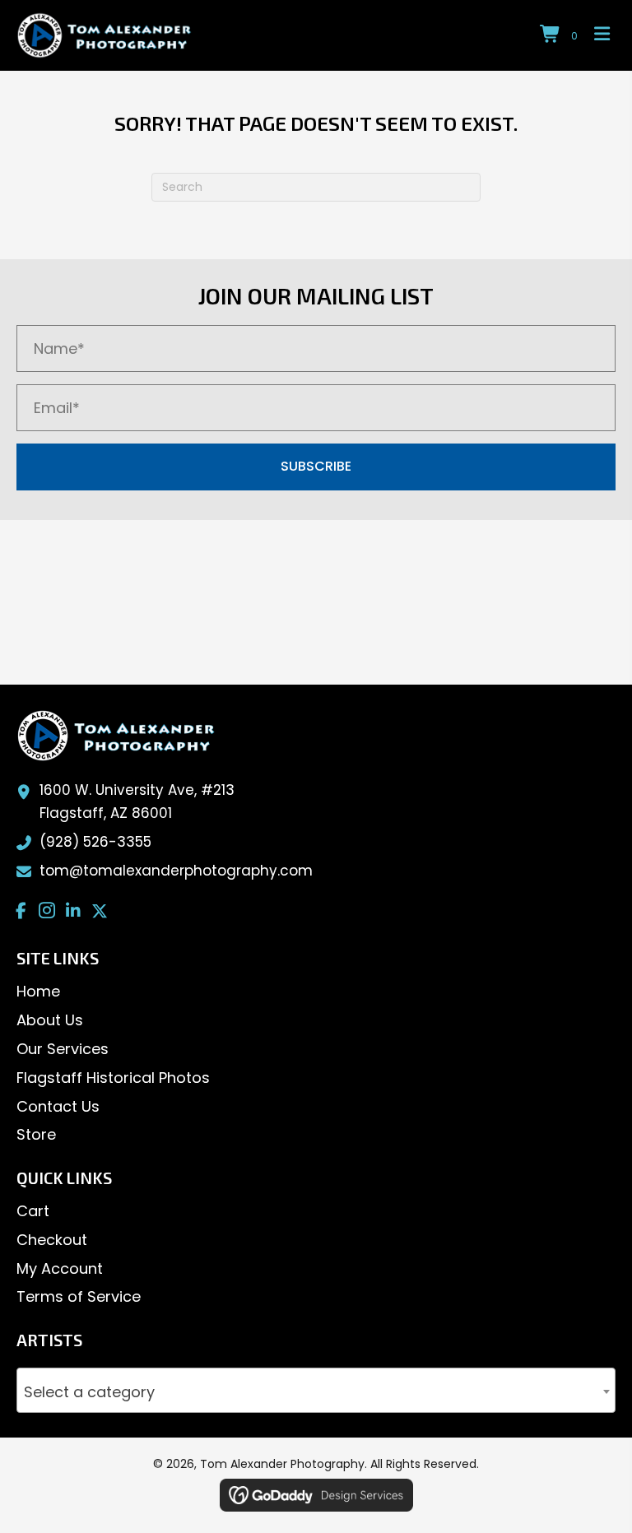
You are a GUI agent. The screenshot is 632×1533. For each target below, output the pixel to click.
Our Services (62, 1048)
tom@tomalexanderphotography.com (176, 870)
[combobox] (316, 1390)
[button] (316, 467)
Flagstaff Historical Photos (113, 1077)
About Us (49, 1020)
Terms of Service (78, 1296)
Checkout (51, 1239)
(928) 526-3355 (95, 842)
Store (36, 1134)
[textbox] (316, 1393)
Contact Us (58, 1106)
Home (38, 991)
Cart (32, 1211)
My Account (59, 1268)
